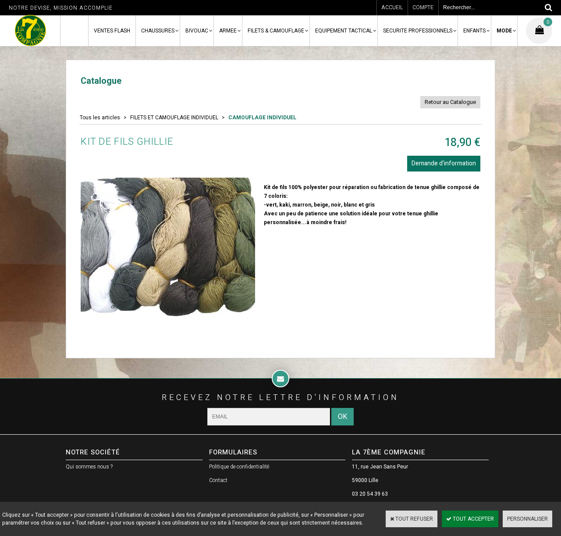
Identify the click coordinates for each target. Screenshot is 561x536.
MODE (504, 31)
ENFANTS (474, 31)
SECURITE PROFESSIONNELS (417, 31)
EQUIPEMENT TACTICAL (343, 31)
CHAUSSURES (157, 31)
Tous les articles (100, 117)
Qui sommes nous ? (89, 467)
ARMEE (228, 31)
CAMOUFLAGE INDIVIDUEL (262, 117)
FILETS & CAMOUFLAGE (276, 31)
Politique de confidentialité (239, 467)
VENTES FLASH (112, 31)
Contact (218, 480)
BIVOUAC (196, 31)
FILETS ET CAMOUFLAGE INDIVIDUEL (174, 117)
